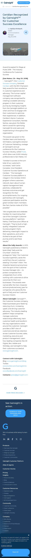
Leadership (7, 521)
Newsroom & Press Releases (12, 523)
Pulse (24, 152)
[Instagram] (20, 439)
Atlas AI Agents (8, 465)
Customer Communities (10, 457)
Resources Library (9, 477)
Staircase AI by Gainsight (11, 448)
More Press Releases (14, 393)
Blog (5, 480)
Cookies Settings (6, 545)
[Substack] (8, 439)
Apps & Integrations (9, 495)
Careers (6, 530)
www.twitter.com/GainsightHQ (14, 366)
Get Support (7, 498)
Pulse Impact (7, 528)
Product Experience (9, 455)
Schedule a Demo (23, 2)
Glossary (6, 493)
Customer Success (9, 450)
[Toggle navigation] (2, 2)
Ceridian (6, 86)
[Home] (3, 6)
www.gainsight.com (10, 351)
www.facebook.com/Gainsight (14, 371)
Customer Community (10, 506)
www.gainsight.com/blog (16, 361)
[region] (15, 545)
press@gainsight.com (19, 375)
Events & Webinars (9, 482)
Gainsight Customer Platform (13, 461)
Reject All (15, 552)
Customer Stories (9, 469)
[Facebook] (12, 439)
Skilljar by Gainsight (9, 452)
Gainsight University (9, 512)
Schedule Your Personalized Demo (15, 413)
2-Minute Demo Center (10, 484)
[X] (16, 439)
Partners (6, 526)
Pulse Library (7, 510)
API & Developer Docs (10, 500)
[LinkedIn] (4, 439)
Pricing (5, 472)
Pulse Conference (9, 508)
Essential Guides (8, 491)
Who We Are (7, 519)
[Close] (29, 535)
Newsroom (8, 6)
